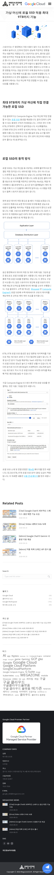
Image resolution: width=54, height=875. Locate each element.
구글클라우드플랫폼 (16, 685)
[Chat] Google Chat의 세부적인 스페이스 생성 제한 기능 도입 (35, 512)
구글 (42, 678)
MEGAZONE (30, 675)
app (8, 656)
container (47, 656)
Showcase (7, 679)
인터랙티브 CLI (42, 692)
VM (20, 679)
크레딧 (17, 695)
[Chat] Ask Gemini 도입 (11, 637)
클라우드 (25, 694)
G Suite (30, 671)
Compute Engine (36, 656)
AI (4, 655)
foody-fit (11, 659)
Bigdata (15, 656)
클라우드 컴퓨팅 (38, 695)
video (15, 679)
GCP (34, 659)
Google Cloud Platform (19, 665)
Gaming (26, 659)
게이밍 (29, 679)
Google (7, 662)
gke (40, 659)
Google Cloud (25, 662)
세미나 (6, 691)
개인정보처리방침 (9, 850)
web (23, 679)
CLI (27, 656)
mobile (44, 675)
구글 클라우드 (14, 682)
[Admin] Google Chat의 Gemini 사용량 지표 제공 (34, 537)
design (5, 659)
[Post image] (9, 513)
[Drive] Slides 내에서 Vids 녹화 (32, 523)
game (17, 659)
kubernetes (8, 675)
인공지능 (32, 691)
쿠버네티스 (8, 695)
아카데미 (23, 691)
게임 (36, 679)
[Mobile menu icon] (49, 3)
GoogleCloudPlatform (17, 668)
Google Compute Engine (13, 672)
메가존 (37, 688)
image (38, 672)
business (22, 656)
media (17, 676)
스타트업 (14, 691)
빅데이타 (47, 688)
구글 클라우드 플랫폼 (16, 688)
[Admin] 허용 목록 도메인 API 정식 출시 (35, 551)
